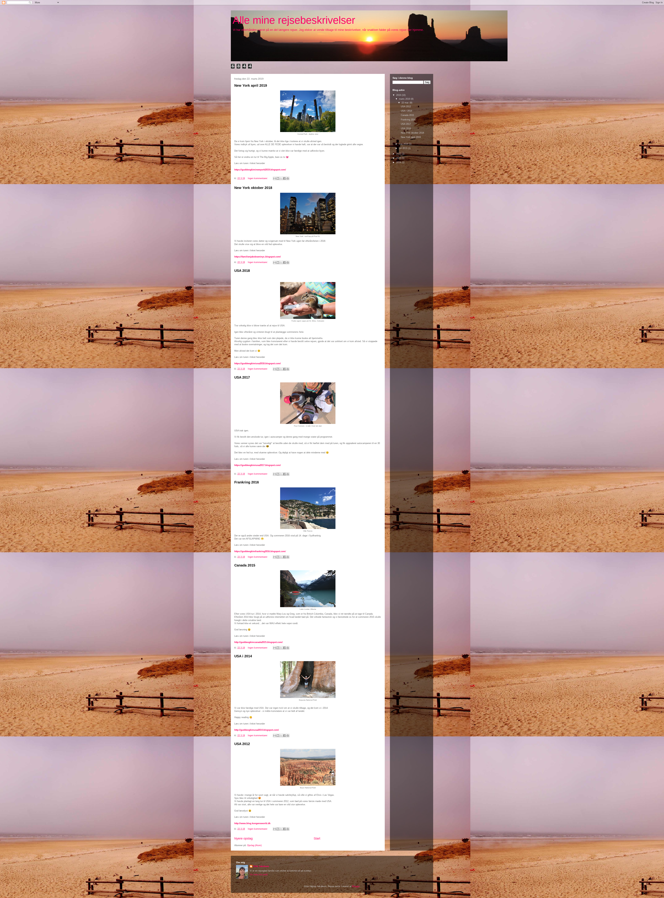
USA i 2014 (243, 656)
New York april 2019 (250, 85)
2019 (399, 95)
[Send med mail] (274, 178)
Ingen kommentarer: (258, 178)
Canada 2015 (244, 565)
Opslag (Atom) (254, 845)
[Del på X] (281, 178)
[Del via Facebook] (284, 178)
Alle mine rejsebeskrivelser (294, 20)
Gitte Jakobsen (261, 866)
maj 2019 (404, 144)
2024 (399, 162)
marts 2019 (405, 99)
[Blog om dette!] (278, 178)
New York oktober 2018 (253, 188)
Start (317, 838)
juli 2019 (403, 148)
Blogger (355, 886)
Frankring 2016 (246, 482)
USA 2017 (242, 377)
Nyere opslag (243, 838)
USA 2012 (242, 744)
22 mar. (406, 102)
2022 (399, 153)
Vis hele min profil (259, 874)
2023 (399, 158)
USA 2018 (242, 271)
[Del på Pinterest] (287, 178)
